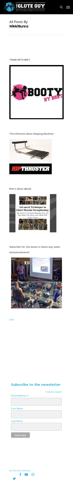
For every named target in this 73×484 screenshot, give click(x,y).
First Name (17, 408)
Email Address (19, 395)
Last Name (17, 421)
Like (11, 319)
